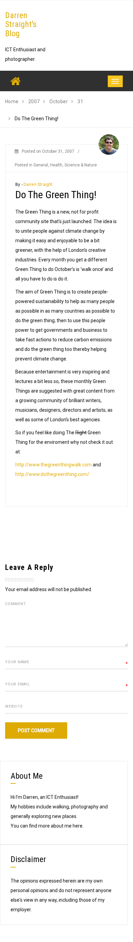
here (78, 826)
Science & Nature (80, 165)
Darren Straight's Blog (20, 24)
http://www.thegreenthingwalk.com (53, 464)
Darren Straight (38, 184)
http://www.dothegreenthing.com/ (52, 474)
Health (56, 165)
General (40, 165)
